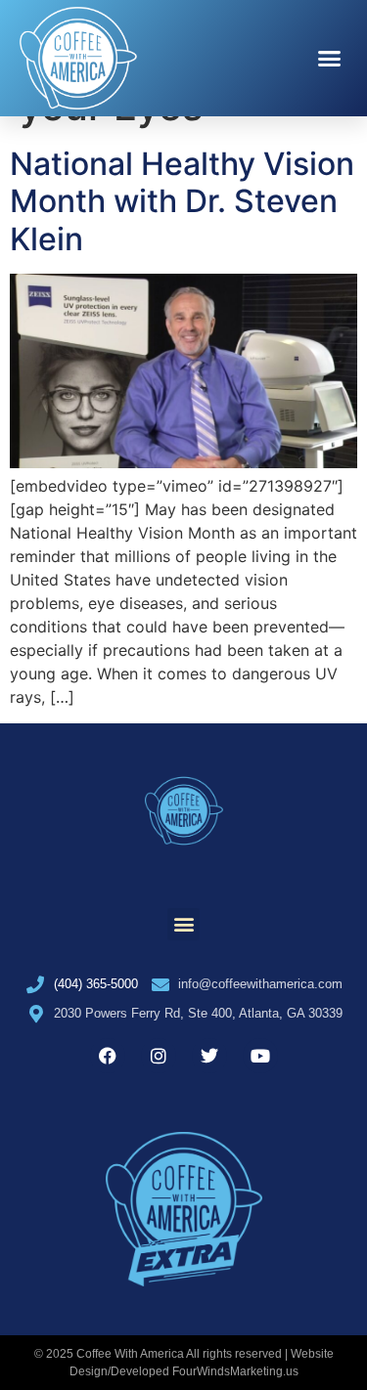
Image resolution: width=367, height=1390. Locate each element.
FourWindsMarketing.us (235, 1371)
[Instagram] (158, 1055)
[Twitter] (209, 1055)
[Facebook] (107, 1055)
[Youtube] (260, 1055)
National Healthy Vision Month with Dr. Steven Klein (182, 201)
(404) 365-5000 (96, 984)
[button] (329, 58)
